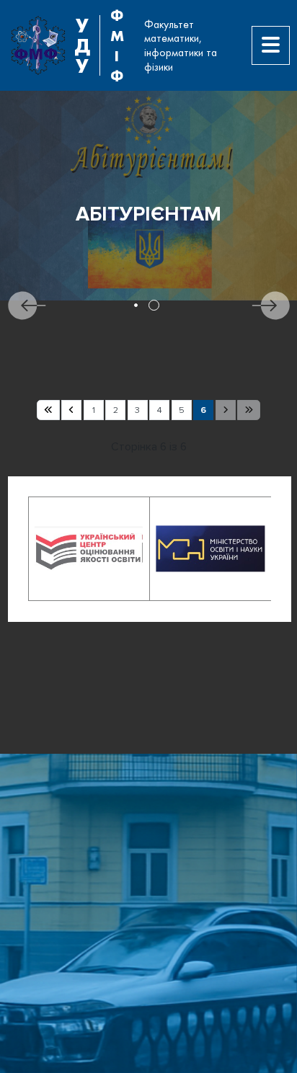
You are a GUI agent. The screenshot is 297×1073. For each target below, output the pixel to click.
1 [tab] (136, 305)
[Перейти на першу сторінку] (48, 410)
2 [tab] (153, 305)
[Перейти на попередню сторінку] (71, 410)
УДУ (82, 45)
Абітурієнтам (148, 214)
